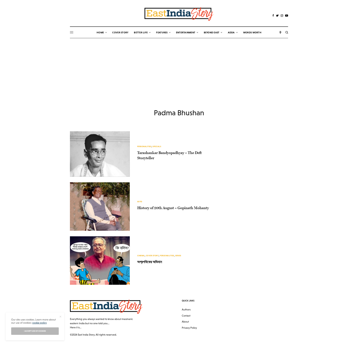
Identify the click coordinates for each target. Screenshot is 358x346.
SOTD (139, 202)
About (185, 321)
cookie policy (39, 322)
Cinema (141, 256)
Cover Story (152, 256)
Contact (186, 315)
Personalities (144, 146)
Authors (186, 309)
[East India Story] (179, 14)
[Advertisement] (179, 66)
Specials (157, 146)
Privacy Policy (189, 327)
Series (178, 256)
